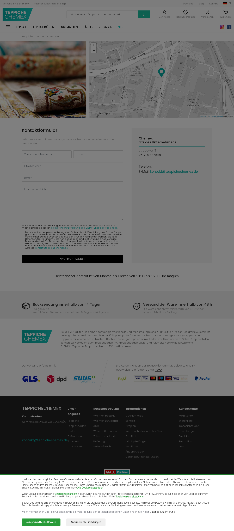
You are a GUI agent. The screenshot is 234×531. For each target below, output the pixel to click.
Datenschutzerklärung (163, 511)
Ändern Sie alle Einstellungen (86, 522)
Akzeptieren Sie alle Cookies (41, 522)
